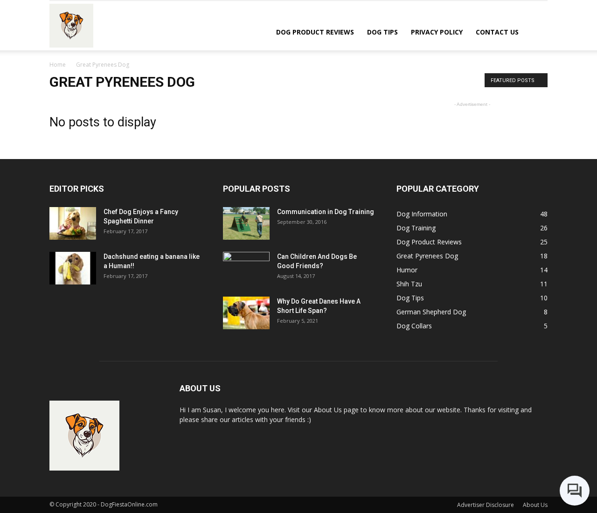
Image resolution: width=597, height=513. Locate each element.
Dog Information (421, 213)
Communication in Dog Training (325, 211)
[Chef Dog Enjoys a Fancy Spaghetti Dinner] (72, 223)
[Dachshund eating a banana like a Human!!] (72, 268)
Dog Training (416, 227)
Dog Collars (414, 325)
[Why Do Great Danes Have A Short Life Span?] (246, 313)
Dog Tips (382, 32)
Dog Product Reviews (315, 32)
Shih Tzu (409, 283)
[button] (536, 31)
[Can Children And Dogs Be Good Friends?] (246, 268)
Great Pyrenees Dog (427, 255)
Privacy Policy (437, 32)
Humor (406, 269)
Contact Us (497, 32)
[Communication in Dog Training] (246, 223)
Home (57, 65)
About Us (535, 505)
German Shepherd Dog (431, 311)
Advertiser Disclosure (485, 505)
